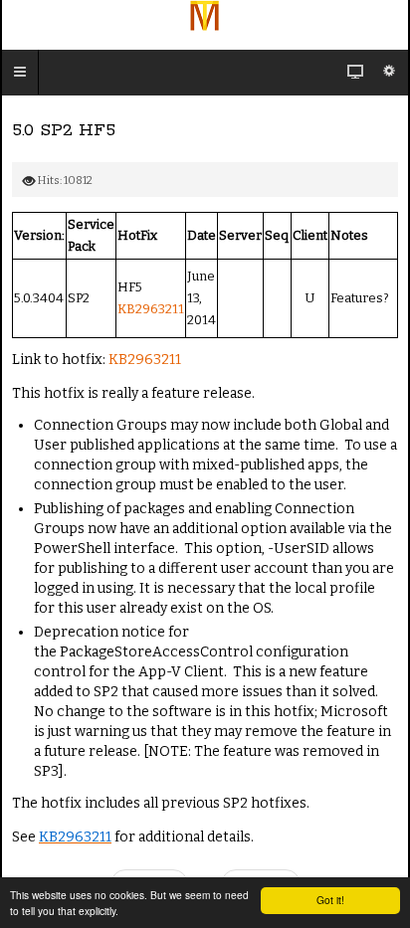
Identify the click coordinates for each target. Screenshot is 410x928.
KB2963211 (150, 308)
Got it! (330, 899)
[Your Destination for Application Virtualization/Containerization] (205, 16)
